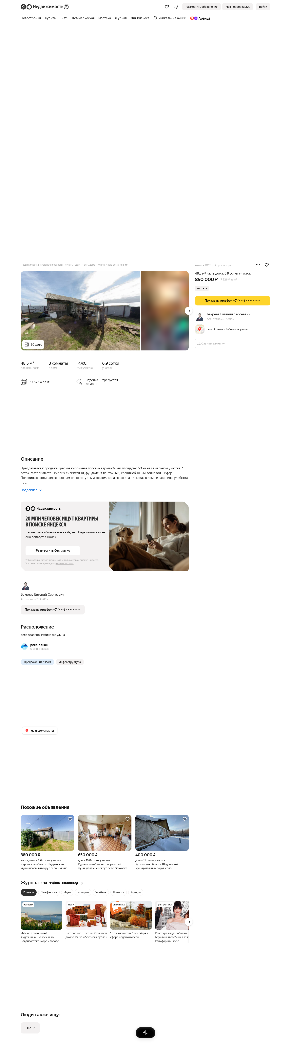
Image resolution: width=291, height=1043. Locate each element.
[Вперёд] (189, 311)
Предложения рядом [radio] (37, 662)
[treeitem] (32, 18)
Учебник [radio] (100, 892)
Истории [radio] (83, 892)
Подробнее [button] (29, 490)
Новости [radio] (118, 892)
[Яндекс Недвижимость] (45, 7)
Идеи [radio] (67, 892)
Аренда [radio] (136, 892)
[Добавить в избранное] (266, 264)
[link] (263, 6)
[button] (175, 6)
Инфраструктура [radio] (70, 662)
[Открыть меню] (258, 264)
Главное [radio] (28, 892)
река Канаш (39, 645)
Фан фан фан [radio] (49, 892)
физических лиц (64, 563)
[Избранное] (166, 6)
